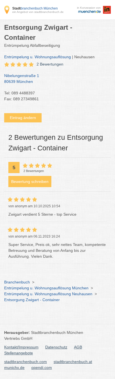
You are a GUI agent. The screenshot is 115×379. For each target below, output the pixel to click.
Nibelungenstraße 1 (21, 78)
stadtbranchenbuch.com (25, 361)
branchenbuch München (35, 8)
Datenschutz (56, 347)
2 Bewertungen (50, 64)
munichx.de (14, 367)
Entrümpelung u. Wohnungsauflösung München (46, 288)
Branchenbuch (17, 282)
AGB (78, 347)
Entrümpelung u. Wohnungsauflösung (37, 57)
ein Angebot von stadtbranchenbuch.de (38, 11)
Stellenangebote (18, 353)
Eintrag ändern (23, 117)
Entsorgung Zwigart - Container (32, 299)
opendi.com (41, 367)
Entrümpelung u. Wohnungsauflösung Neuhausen (48, 294)
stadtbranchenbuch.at (73, 361)
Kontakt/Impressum (21, 347)
